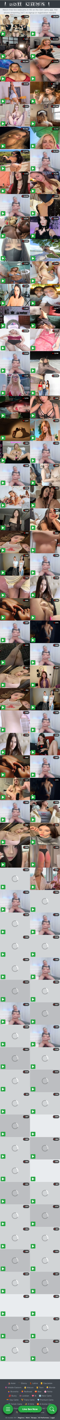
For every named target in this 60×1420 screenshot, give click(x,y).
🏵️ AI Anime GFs (44, 1404)
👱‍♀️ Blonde (50, 1387)
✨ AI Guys (13, 1408)
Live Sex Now (30, 1409)
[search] (52, 1409)
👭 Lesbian (24, 1396)
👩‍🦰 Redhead (26, 1391)
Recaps (34, 1418)
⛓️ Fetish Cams (15, 1404)
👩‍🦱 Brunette (13, 1391)
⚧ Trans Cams (28, 1400)
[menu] (8, 1409)
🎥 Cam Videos (45, 1408)
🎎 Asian (12, 1383)
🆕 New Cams (45, 1396)
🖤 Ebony (22, 1383)
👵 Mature (28, 1387)
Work (28, 1418)
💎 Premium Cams (45, 1400)
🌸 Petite (48, 1391)
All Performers (43, 1418)
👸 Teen (40, 1387)
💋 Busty (13, 1396)
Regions (21, 1418)
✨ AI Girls (29, 1404)
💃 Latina (33, 1383)
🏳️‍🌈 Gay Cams (12, 1400)
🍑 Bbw (38, 1391)
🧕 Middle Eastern (13, 1387)
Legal (53, 1418)
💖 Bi (34, 1396)
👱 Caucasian (46, 1383)
